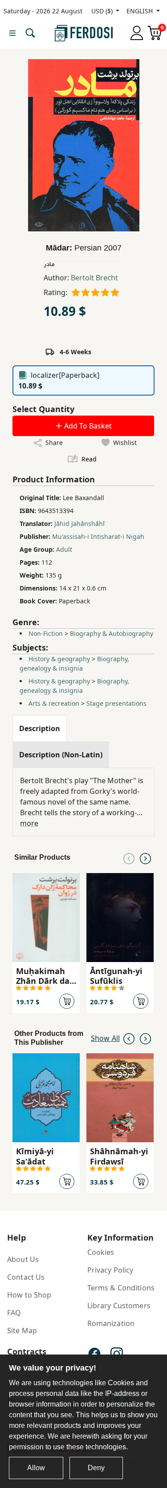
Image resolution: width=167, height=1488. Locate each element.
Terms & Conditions (121, 1288)
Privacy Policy (110, 1270)
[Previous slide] (129, 857)
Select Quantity (43, 409)
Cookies (100, 1252)
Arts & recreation (54, 703)
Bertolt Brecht (94, 278)
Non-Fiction (46, 633)
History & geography (59, 659)
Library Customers (119, 1305)
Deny (96, 1468)
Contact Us (26, 1277)
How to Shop (29, 1295)
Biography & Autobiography (111, 633)
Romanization (111, 1323)
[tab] (39, 728)
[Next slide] (145, 857)
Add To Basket (87, 426)
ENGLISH (140, 11)
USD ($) (102, 11)
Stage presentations (116, 703)
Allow (36, 1468)
